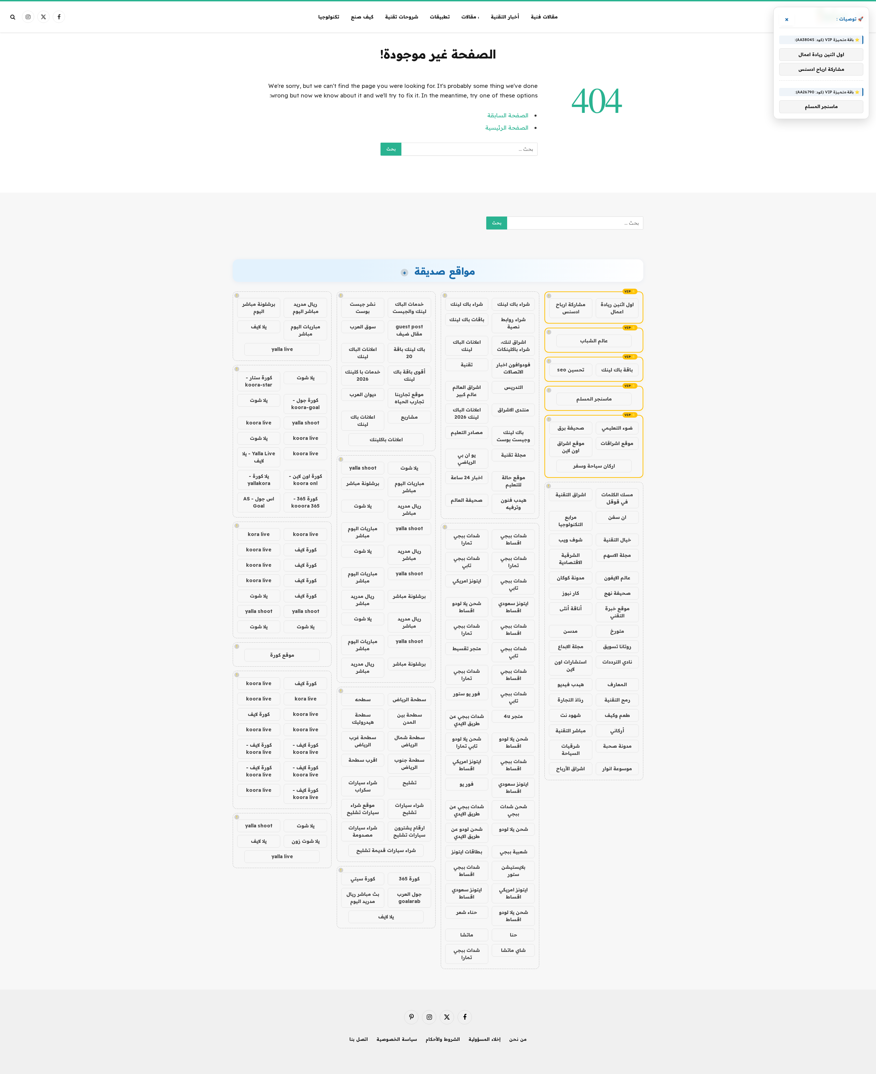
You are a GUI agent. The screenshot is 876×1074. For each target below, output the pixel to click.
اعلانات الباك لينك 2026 (467, 413)
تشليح (409, 783)
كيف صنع (362, 17)
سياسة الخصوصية (396, 1039)
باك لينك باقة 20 (409, 352)
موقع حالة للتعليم (513, 481)
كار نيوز (570, 593)
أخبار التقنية (505, 17)
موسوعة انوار (617, 768)
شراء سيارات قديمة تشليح (386, 850)
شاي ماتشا (513, 950)
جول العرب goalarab (409, 897)
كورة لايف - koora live (305, 748)
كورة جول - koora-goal (305, 403)
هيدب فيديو (570, 684)
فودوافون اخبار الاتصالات (513, 368)
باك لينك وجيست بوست (513, 436)
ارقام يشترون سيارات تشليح (409, 831)
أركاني (617, 731)
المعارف (617, 684)
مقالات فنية (544, 17)
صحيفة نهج (617, 593)
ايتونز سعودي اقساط (513, 607)
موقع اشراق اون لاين (570, 447)
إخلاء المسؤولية (484, 1039)
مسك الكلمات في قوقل (617, 498)
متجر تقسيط (466, 648)
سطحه (363, 699)
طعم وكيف (617, 715)
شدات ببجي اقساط (513, 539)
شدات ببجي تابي (466, 561)
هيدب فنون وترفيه (513, 503)
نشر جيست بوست (362, 307)
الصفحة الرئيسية (506, 127)
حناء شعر (466, 912)
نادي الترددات (617, 662)
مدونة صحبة (617, 746)
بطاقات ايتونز (466, 852)
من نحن (518, 1039)
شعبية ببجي (513, 852)
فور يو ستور (466, 694)
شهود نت (570, 715)
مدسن (570, 631)
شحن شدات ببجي (513, 810)
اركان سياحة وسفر (594, 466)
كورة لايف (306, 550)
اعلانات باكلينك (386, 439)
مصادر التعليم (467, 432)
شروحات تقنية (401, 17)
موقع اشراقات (617, 443)
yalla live (282, 349)
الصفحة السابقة (507, 115)
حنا (513, 935)
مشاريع (409, 417)
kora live (259, 534)
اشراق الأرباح (570, 768)
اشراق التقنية (570, 495)
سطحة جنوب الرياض (409, 763)
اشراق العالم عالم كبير (466, 390)
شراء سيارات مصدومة (362, 831)
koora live (258, 423)
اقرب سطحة (362, 760)
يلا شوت (409, 468)
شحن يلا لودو (513, 829)
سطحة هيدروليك (363, 718)
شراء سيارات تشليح (409, 808)
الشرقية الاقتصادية (570, 558)
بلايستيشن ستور (513, 870)
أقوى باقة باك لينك (409, 375)
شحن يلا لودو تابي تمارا (466, 742)
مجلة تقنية (513, 455)
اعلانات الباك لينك (467, 345)
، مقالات (470, 17)
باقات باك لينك (466, 319)
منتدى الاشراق (513, 410)
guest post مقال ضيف (409, 330)
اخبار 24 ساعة (466, 477)
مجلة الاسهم (617, 555)
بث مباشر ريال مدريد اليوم (362, 897)
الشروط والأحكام (443, 1039)
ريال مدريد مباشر (409, 509)
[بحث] (13, 17)
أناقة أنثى (570, 608)
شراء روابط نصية (513, 323)
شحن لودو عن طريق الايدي (466, 832)
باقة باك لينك (617, 370)
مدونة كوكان (570, 578)
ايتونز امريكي (466, 581)
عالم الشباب (594, 341)
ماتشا (466, 935)
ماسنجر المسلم (594, 399)
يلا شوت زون (306, 841)
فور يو (467, 784)
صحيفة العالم (466, 500)
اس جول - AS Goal (258, 502)
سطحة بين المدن (409, 718)
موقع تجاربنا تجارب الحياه (409, 398)
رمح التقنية (617, 700)
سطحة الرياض (409, 699)
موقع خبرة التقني (617, 612)
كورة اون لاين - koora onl (305, 479)
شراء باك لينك (513, 304)
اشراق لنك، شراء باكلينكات (513, 345)
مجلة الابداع (570, 646)
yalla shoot (362, 468)
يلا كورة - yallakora (258, 479)
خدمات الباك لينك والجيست (409, 307)
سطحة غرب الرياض (362, 741)
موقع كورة (282, 655)
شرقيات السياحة (570, 749)
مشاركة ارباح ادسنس (570, 308)
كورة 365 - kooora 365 (305, 502)
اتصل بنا (358, 1039)
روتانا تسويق (617, 646)
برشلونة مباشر (362, 483)
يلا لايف (386, 917)
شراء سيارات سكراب (362, 786)
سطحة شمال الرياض (409, 741)
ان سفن (617, 517)
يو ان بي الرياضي (467, 458)
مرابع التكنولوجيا (570, 520)
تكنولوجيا (328, 17)
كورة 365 (409, 879)
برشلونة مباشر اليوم (258, 307)
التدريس (513, 387)
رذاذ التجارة (570, 700)
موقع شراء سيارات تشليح (363, 808)
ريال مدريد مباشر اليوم (306, 307)
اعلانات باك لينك (362, 420)
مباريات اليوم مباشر (409, 487)
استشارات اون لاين (570, 665)
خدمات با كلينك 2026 (362, 375)
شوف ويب (570, 540)
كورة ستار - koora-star (258, 381)
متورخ (617, 631)
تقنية (467, 365)
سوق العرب (363, 327)
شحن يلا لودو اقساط (466, 607)
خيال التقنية (617, 540)
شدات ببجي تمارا (466, 539)
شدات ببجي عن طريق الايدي (466, 719)
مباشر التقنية (570, 731)
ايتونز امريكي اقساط (466, 765)
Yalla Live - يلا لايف (258, 457)
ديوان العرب (362, 394)
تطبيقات (440, 17)
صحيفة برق (570, 428)
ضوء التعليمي (617, 428)
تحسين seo (570, 370)
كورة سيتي (362, 879)
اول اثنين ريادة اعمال (617, 308)
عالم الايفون (617, 578)
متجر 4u (513, 716)
